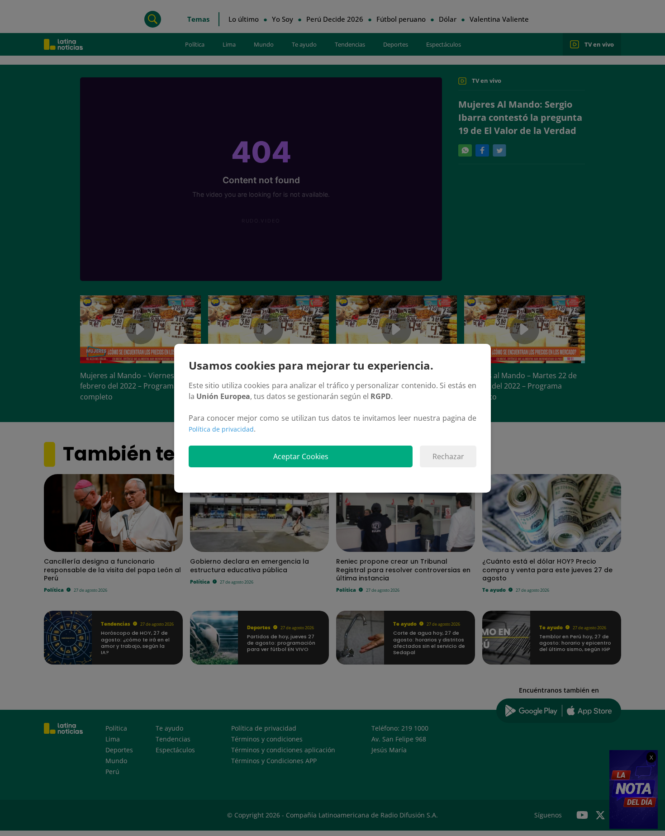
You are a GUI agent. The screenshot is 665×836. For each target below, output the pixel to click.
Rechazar (448, 456)
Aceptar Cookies (300, 456)
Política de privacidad (221, 429)
